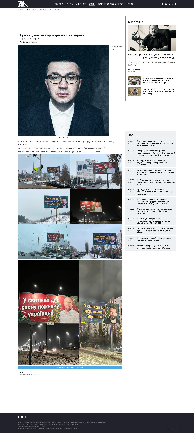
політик (36, 374)
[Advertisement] (70, 24)
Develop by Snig (171, 430)
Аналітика (81, 4)
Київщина (23, 374)
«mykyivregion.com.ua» (98, 422)
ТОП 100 (129, 4)
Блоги (92, 4)
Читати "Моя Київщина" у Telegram (69, 367)
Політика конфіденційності (110, 4)
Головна (59, 4)
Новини (69, 4)
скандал (30, 374)
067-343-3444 (73, 428)
